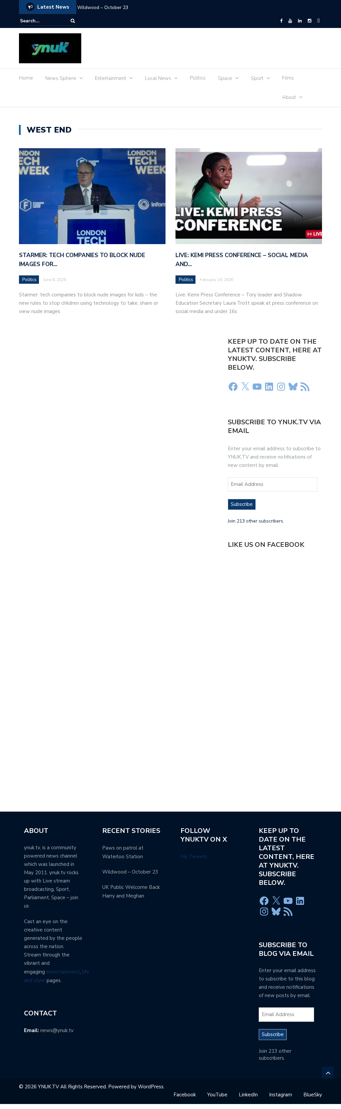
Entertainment (110, 78)
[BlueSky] (318, 21)
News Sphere (60, 78)
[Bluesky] (293, 386)
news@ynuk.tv (57, 1030)
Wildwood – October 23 (102, 7)
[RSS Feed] (305, 386)
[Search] (73, 20)
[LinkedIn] (300, 21)
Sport (257, 78)
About (289, 97)
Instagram (280, 1094)
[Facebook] (281, 21)
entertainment (63, 971)
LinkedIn (248, 1094)
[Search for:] (40, 20)
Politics (197, 78)
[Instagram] (309, 21)
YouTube (217, 1094)
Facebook (184, 1094)
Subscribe (242, 504)
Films (288, 78)
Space (225, 78)
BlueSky (312, 1094)
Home (26, 78)
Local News (158, 78)
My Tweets (193, 856)
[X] (245, 386)
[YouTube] (290, 21)
